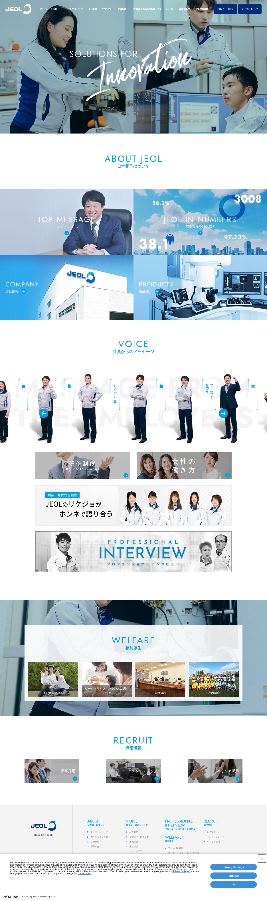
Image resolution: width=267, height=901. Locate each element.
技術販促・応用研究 (139, 837)
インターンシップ (215, 837)
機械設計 (133, 842)
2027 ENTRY (225, 9)
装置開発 (133, 832)
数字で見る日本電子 (100, 837)
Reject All (233, 875)
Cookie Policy (85, 873)
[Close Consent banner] (262, 859)
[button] (43, 413)
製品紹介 (95, 846)
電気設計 (133, 846)
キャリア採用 (213, 842)
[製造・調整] (87, 408)
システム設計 (135, 851)
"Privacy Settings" (181, 871)
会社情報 (95, 842)
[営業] (179, 408)
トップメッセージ (99, 832)
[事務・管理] (225, 408)
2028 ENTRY (250, 9)
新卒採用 (211, 832)
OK (234, 884)
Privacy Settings (234, 867)
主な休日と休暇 (175, 848)
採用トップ (75, 9)
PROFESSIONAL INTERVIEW (153, 9)
